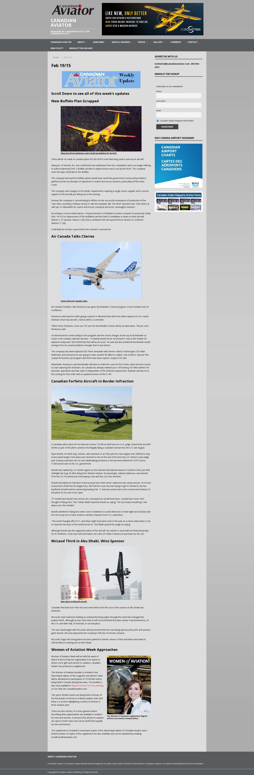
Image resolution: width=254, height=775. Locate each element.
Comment (175, 42)
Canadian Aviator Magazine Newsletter (176, 120)
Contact (192, 42)
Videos (141, 42)
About (81, 42)
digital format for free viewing (87, 685)
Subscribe (98, 42)
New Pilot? (57, 48)
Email (158, 110)
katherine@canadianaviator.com (173, 63)
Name (158, 91)
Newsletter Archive (80, 48)
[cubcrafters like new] (152, 33)
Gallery (157, 42)
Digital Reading (121, 42)
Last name (160, 101)
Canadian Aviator (61, 42)
